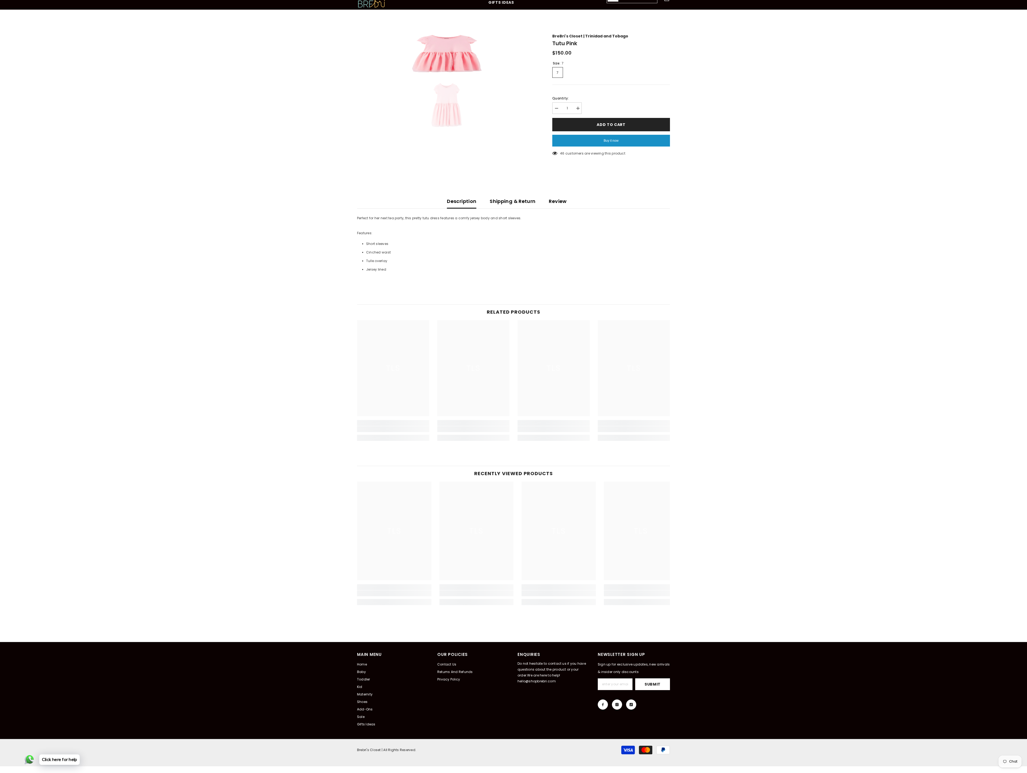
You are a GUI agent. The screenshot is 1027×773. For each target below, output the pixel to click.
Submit (653, 684)
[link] (393, 429)
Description (461, 201)
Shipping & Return (512, 201)
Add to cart (611, 124)
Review (557, 201)
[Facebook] (603, 704)
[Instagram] (617, 704)
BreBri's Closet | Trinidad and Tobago (590, 36)
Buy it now (611, 141)
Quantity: (560, 98)
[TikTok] (631, 704)
